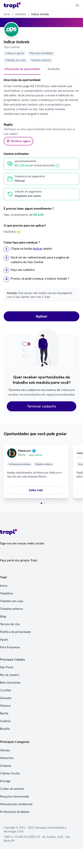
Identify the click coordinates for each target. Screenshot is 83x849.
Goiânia (5, 721)
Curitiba (5, 690)
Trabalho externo (41, 60)
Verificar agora (20, 141)
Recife (4, 713)
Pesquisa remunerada (14, 796)
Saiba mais (36, 490)
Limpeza (5, 765)
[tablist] (41, 69)
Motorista (7, 758)
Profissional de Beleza (14, 811)
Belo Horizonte (10, 682)
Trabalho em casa (15, 60)
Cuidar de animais (12, 788)
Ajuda (4, 639)
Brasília (5, 728)
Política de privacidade (15, 631)
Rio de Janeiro (9, 675)
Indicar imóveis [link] (40, 14)
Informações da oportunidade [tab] (22, 69)
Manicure (24, 450)
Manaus (5, 705)
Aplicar (41, 316)
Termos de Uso (10, 624)
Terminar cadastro (41, 406)
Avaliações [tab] (53, 69)
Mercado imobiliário (41, 53)
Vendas (5, 750)
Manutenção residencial (16, 804)
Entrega (5, 781)
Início (7, 14)
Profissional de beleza (19, 464)
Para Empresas (10, 647)
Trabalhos (20, 14)
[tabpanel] (41, 202)
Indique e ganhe (14, 53)
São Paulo (7, 667)
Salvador (6, 698)
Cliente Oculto (10, 773)
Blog (3, 616)
